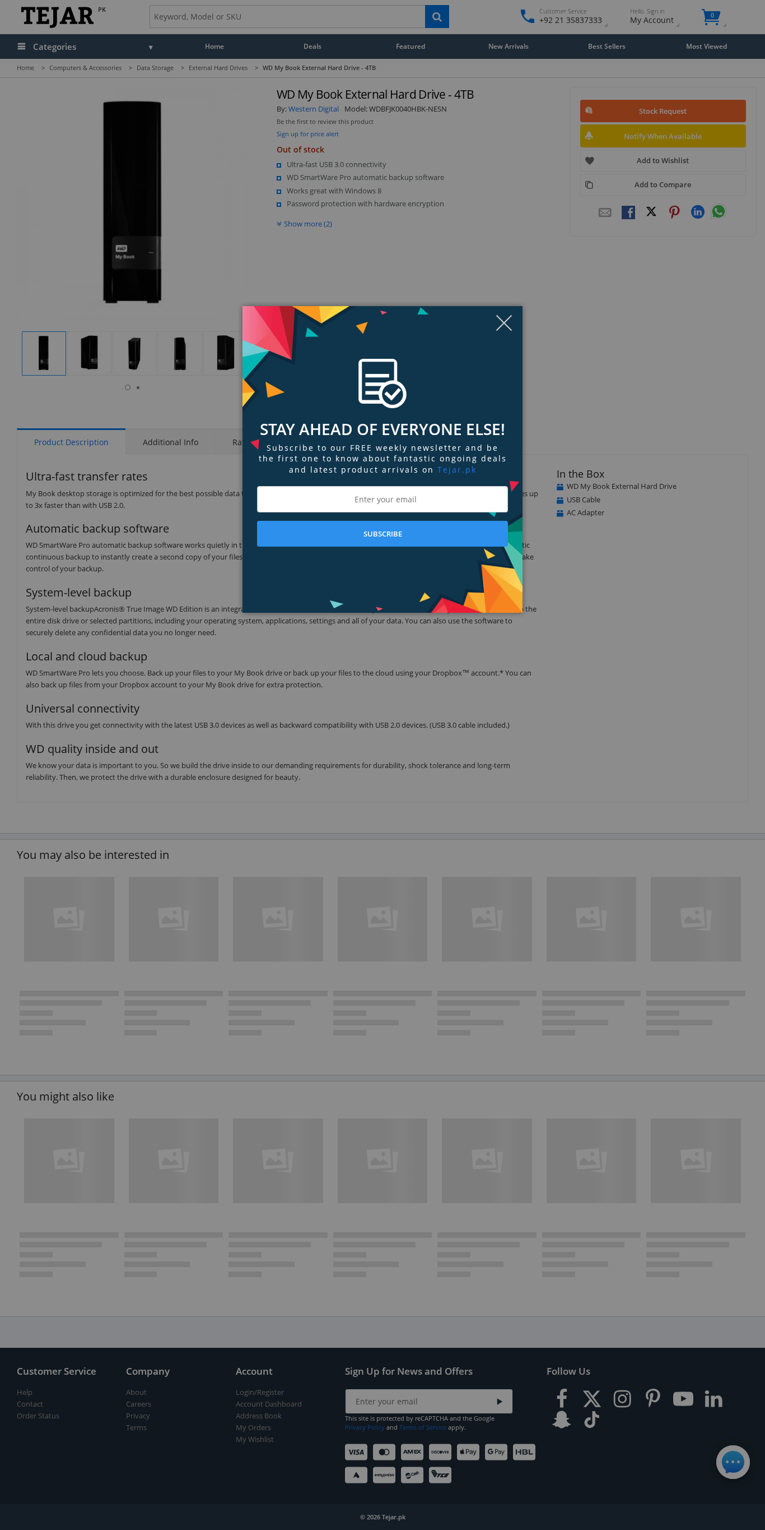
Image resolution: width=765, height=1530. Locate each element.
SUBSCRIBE (382, 534)
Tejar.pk (457, 469)
